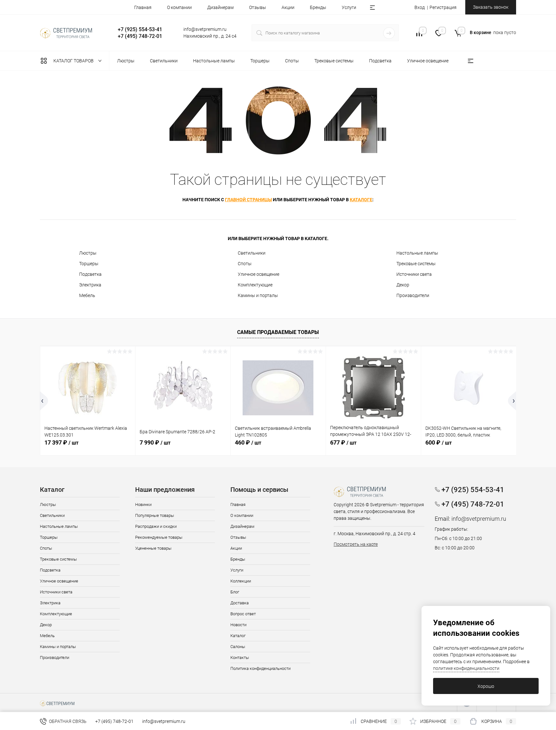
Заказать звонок (490, 7)
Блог (234, 592)
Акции (288, 7)
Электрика (90, 284)
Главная (143, 7)
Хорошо (485, 686)
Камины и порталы (258, 295)
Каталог (238, 635)
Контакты (239, 657)
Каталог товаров (74, 60)
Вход (419, 7)
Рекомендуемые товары (158, 537)
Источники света (414, 274)
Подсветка (90, 274)
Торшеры (88, 263)
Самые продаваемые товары (278, 332)
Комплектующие (255, 284)
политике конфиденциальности (466, 668)
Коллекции (240, 581)
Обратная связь (67, 721)
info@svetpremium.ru (205, 29)
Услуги (349, 7)
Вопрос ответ (243, 613)
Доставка (239, 602)
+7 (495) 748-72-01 (140, 36)
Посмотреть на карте (356, 544)
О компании (179, 7)
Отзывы (257, 7)
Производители (412, 295)
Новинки (143, 504)
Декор (402, 284)
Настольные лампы (417, 253)
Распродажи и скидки (156, 526)
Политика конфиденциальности (260, 668)
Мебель (87, 295)
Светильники (251, 253)
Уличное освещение (258, 274)
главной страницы (248, 199)
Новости (238, 624)
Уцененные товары (153, 548)
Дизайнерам (220, 7)
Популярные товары (154, 515)
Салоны (237, 646)
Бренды (318, 7)
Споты (245, 263)
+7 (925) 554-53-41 (140, 29)
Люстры (88, 253)
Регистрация (443, 7)
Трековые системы (416, 263)
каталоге (361, 199)
